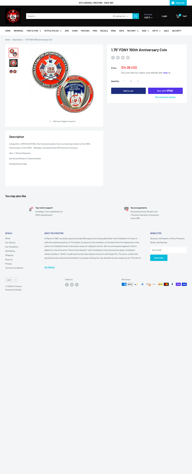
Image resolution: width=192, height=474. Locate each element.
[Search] (135, 16)
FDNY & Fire (32, 30)
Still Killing (10, 251)
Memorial (18, 30)
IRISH (113, 30)
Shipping (9, 255)
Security (176, 30)
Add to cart (128, 90)
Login (164, 16)
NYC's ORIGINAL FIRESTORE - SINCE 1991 (96, 3)
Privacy (8, 263)
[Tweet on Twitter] (123, 57)
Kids (144, 30)
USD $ (9, 280)
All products (17, 40)
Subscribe (180, 3)
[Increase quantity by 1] (138, 81)
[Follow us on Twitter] (72, 284)
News (7, 238)
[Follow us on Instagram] (77, 284)
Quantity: (115, 81)
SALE (166, 30)
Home (7, 40)
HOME (7, 30)
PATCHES (85, 30)
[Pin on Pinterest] (118, 57)
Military (131, 30)
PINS (95, 30)
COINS (75, 30)
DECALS (104, 30)
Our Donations (11, 246)
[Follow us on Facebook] (67, 284)
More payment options (165, 97)
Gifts (155, 30)
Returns (9, 259)
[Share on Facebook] (113, 57)
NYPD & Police (51, 30)
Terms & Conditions (14, 268)
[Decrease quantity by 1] (124, 81)
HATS (121, 30)
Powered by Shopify (13, 290)
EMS (67, 30)
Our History (10, 242)
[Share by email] (128, 57)
